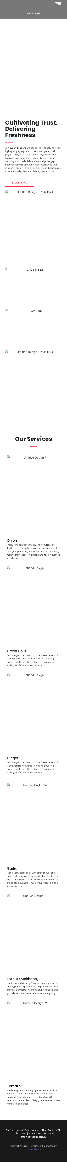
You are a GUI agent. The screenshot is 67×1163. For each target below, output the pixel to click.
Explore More (33, 79)
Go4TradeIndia (33, 1149)
